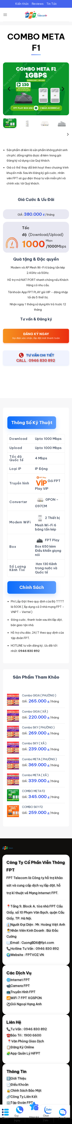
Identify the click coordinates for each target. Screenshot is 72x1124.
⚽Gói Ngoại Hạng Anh (24, 1004)
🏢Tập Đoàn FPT (19, 1103)
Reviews (38, 4)
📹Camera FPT (18, 986)
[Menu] (5, 14)
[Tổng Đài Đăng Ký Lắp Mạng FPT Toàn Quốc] (36, 15)
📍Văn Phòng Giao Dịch (25, 1041)
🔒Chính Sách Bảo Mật (23, 1090)
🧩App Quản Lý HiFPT (23, 1053)
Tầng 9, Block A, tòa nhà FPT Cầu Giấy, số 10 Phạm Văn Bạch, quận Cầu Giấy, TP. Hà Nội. (35, 912)
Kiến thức (22, 4)
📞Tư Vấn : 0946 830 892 (26, 1029)
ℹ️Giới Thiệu (16, 1078)
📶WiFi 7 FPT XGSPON (24, 998)
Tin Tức (51, 4)
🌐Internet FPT (18, 980)
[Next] (62, 88)
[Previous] (9, 88)
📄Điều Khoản (17, 1084)
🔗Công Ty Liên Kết (21, 1096)
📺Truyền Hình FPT (20, 992)
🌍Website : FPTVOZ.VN (25, 954)
